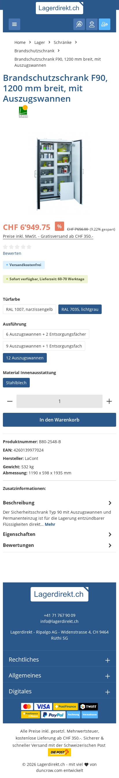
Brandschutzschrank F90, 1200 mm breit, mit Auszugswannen (57, 62)
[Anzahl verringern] (9, 401)
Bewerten (12, 253)
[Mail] (7, 507)
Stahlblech (16, 382)
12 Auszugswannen (25, 358)
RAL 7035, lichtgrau (80, 309)
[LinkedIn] (7, 483)
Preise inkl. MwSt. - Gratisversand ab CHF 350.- (48, 236)
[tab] (58, 513)
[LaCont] (59, 111)
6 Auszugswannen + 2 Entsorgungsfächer (46, 334)
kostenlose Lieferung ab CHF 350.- (48, 738)
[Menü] (14, 24)
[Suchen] (79, 24)
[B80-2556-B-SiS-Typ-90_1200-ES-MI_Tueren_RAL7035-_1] (59, 173)
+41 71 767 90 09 (59, 615)
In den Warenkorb (59, 420)
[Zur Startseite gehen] (59, 8)
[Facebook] (7, 472)
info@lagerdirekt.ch (59, 621)
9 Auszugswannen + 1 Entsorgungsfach (44, 346)
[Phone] (7, 495)
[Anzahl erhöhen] (109, 401)
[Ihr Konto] (92, 24)
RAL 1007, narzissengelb (29, 309)
